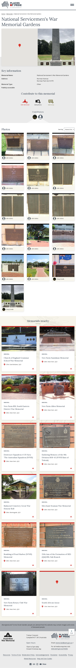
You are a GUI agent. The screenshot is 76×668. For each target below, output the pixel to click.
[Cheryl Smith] (35, 117)
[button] (72, 5)
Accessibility (63, 655)
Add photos (38, 105)
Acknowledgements (42, 655)
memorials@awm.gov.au (64, 643)
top (72, 633)
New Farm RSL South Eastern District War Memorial (16, 407)
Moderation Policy (28, 655)
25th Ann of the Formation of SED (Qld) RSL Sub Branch (56, 555)
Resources (6, 655)
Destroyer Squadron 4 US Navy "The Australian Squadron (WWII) (18, 456)
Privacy (70, 655)
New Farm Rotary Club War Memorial (15, 604)
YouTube (40, 664)
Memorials (9, 14)
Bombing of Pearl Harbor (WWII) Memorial (18, 555)
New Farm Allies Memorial (53, 406)
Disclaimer (54, 655)
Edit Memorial (25, 105)
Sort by (60, 129)
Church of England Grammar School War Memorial (16, 359)
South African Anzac (51, 602)
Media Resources (30, 659)
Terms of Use (16, 655)
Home (3, 14)
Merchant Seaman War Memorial (56, 506)
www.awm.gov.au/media (59, 649)
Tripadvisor (33, 664)
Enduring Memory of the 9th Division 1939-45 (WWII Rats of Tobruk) (55, 457)
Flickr (44, 664)
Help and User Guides (44, 659)
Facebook (30, 664)
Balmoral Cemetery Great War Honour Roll (17, 507)
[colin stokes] (40, 117)
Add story (51, 105)
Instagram (37, 664)
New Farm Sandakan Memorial (55, 358)
